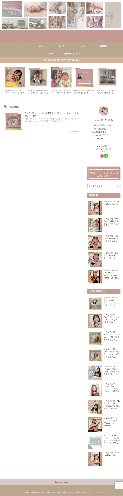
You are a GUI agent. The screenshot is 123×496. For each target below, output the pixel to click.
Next (121, 81)
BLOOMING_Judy (104, 120)
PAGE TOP (62, 482)
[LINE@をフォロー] (106, 156)
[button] (118, 186)
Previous (2, 81)
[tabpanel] (15, 80)
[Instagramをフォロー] (102, 156)
